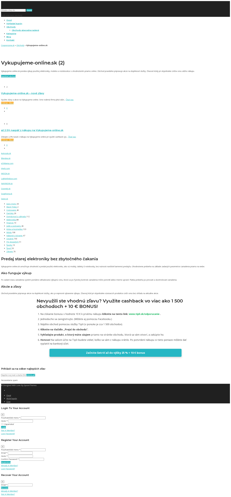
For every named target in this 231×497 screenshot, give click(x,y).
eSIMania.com (7, 163)
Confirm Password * (10, 459)
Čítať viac (70, 99)
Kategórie (11, 33)
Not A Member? (8, 430)
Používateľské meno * (10, 417)
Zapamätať (9, 424)
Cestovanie (11, 210)
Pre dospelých (12, 242)
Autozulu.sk (6, 153)
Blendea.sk (5, 158)
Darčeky (10, 213)
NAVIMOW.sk (7, 183)
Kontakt (10, 40)
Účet (8, 401)
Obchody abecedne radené (25, 30)
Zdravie (9, 251)
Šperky (9, 245)
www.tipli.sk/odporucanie (144, 314)
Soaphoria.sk (6, 193)
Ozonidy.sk (5, 188)
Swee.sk (4, 198)
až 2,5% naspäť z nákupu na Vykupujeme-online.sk (32, 130)
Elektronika (11, 219)
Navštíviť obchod (8, 76)
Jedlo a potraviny (13, 226)
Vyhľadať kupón (14, 23)
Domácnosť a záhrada (16, 216)
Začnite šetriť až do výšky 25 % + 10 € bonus (115, 353)
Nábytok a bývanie (14, 235)
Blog (8, 37)
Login (3, 427)
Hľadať (29, 10)
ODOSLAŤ (30, 375)
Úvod (9, 20)
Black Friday (11, 207)
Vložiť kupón (11, 398)
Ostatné (10, 238)
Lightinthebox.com (9, 178)
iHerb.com (5, 168)
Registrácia (6, 462)
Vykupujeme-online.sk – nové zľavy (22, 93)
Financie (10, 223)
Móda (9, 232)
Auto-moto (11, 204)
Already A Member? (9, 465)
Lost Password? (8, 433)
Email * (4, 453)
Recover (4, 488)
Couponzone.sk (7, 45)
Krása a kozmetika (14, 229)
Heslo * (4, 421)
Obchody (11, 27)
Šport (9, 248)
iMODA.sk (5, 173)
